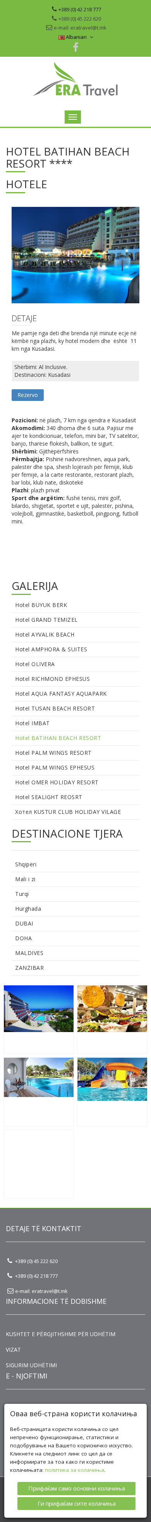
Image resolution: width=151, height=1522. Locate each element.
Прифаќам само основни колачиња (76, 1488)
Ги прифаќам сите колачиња (77, 1503)
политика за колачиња (74, 1469)
